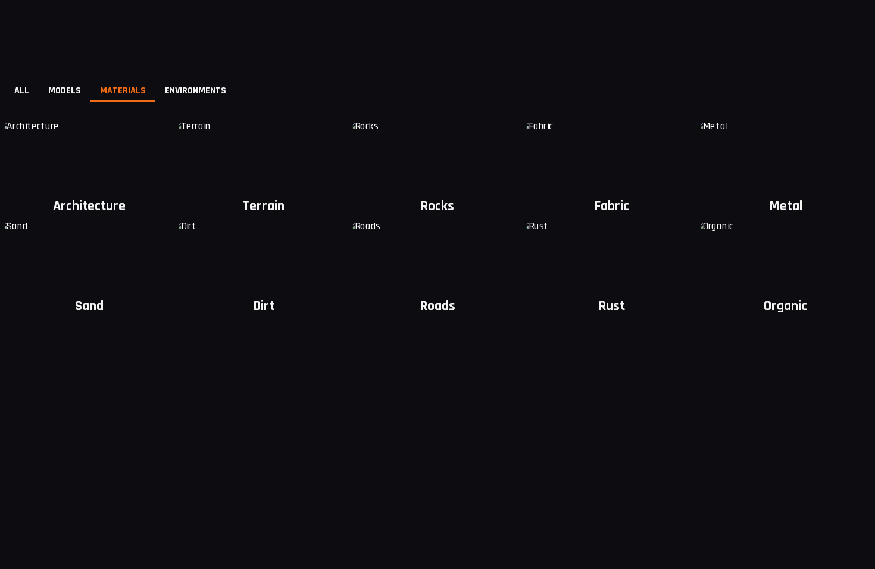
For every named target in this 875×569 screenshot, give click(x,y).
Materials (123, 91)
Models (64, 91)
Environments (195, 91)
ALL (21, 91)
